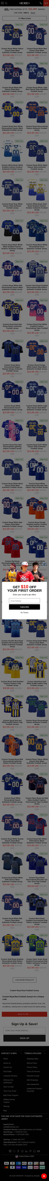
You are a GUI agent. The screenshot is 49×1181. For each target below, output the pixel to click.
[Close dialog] (44, 564)
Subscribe (24, 607)
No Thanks (24, 612)
